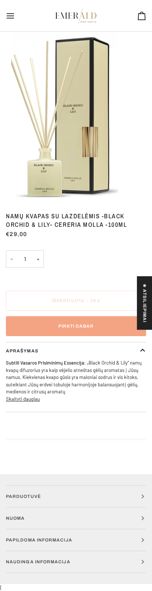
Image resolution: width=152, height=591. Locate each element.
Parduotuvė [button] (23, 496)
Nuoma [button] (15, 518)
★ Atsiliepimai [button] (144, 303)
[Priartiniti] (13, 186)
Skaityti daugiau (23, 399)
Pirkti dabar (76, 326)
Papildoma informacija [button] (39, 540)
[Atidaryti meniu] (17, 15)
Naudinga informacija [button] (38, 561)
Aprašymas (22, 350)
